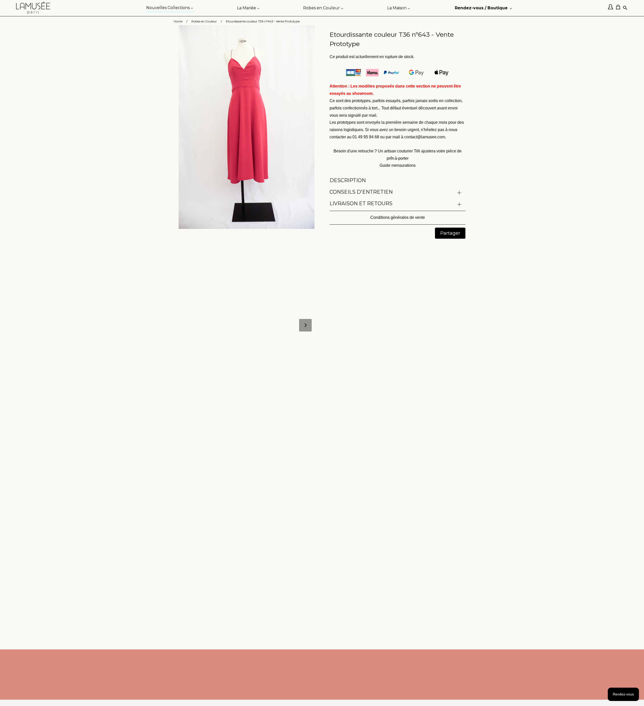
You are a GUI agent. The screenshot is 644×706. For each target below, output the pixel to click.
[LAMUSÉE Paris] (33, 8)
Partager (450, 233)
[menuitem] (170, 7)
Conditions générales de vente (397, 217)
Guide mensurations (398, 165)
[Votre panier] (619, 8)
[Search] (625, 8)
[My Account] (612, 8)
